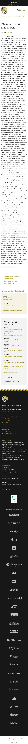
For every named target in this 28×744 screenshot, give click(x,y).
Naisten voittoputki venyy (11, 373)
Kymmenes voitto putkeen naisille (14, 362)
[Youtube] (18, 5)
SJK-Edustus (22, 1)
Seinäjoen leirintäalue (10, 433)
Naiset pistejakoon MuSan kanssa (12, 310)
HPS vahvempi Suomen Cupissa (13, 346)
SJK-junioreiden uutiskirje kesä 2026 (13, 351)
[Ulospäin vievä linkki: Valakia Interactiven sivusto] (14, 742)
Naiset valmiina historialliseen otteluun (13, 357)
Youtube (7, 425)
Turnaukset (14, 1)
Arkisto (9, 17)
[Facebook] (9, 5)
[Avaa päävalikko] (21, 10)
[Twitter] (15, 5)
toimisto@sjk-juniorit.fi (8, 412)
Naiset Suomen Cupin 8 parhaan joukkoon (13, 367)
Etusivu (3, 17)
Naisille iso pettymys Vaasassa (12, 305)
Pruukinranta (8, 431)
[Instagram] (12, 5)
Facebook (7, 418)
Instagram (7, 420)
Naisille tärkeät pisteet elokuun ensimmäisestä (13, 330)
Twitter (6, 422)
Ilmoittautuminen (6, 1)
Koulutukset (14, 2)
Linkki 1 (13, 267)
